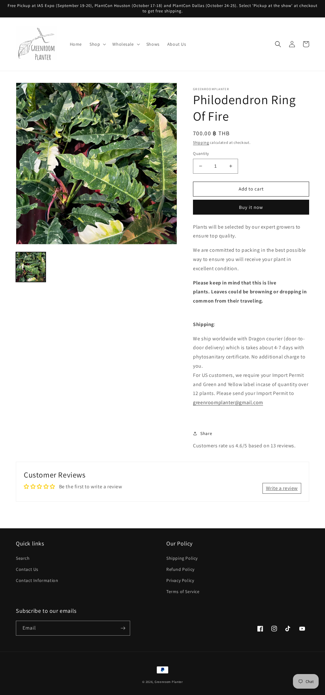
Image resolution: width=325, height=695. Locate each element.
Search (23, 558)
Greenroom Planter (169, 682)
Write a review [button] (282, 488)
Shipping (201, 142)
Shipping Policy (182, 558)
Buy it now (251, 207)
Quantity (201, 153)
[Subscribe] (123, 628)
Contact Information (37, 580)
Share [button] (206, 433)
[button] (97, 44)
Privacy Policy (180, 580)
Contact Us (27, 569)
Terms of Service (183, 591)
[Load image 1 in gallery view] (31, 267)
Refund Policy (180, 569)
